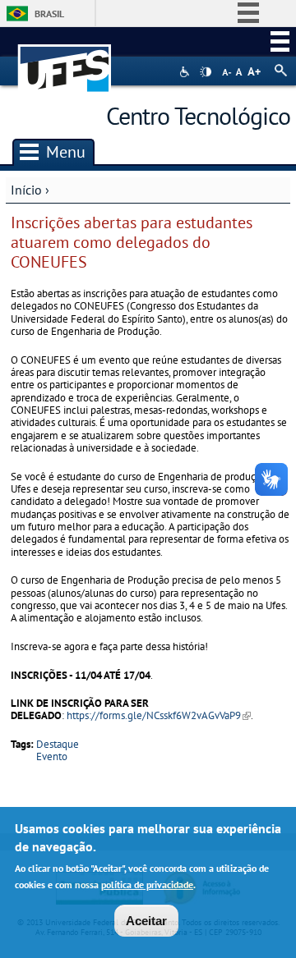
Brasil (49, 13)
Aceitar (146, 921)
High (205, 72)
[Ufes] (65, 60)
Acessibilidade (186, 71)
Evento (51, 756)
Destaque (57, 744)
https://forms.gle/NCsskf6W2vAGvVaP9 (159, 715)
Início (26, 189)
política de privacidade (147, 884)
